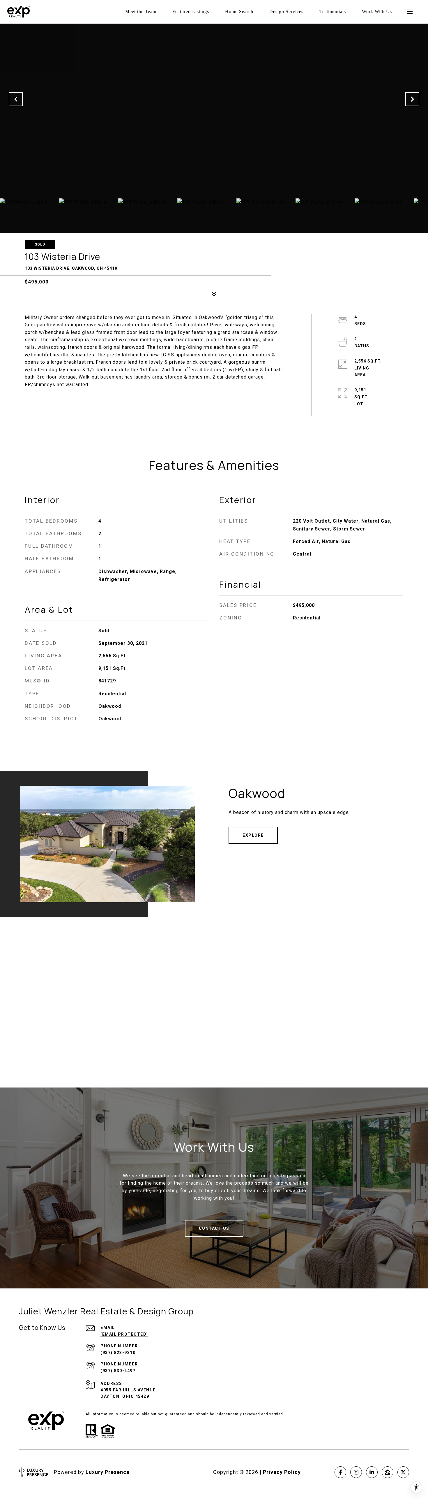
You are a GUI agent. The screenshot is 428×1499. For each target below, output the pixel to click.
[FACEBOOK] (340, 1472)
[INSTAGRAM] (356, 1472)
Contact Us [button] (214, 1228)
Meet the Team (140, 11)
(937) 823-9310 (117, 1352)
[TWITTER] (403, 1472)
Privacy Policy (282, 1472)
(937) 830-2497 (117, 1370)
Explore (253, 835)
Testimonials (332, 11)
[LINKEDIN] (372, 1472)
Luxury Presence (108, 1472)
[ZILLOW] (387, 1472)
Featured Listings (190, 11)
